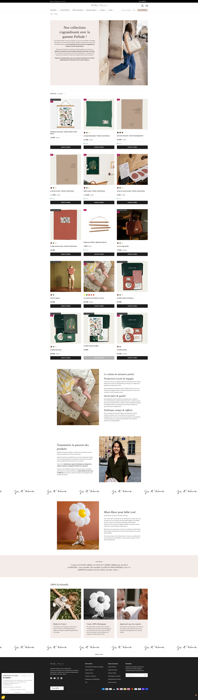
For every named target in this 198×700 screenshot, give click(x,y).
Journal (110, 10)
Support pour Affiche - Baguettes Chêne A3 (95, 242)
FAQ (134, 10)
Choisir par (53, 93)
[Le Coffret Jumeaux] (132, 328)
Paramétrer (18, 692)
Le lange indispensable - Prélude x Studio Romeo (97, 136)
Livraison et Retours (126, 10)
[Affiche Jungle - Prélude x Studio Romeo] (99, 169)
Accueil (51, 13)
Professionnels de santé (114, 679)
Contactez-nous (89, 673)
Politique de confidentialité (92, 679)
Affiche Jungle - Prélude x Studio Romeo (94, 191)
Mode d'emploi (112, 667)
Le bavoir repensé (55, 298)
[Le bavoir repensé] (65, 276)
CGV (86, 682)
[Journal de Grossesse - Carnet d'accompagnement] (132, 114)
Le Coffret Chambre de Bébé (91, 346)
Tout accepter (28, 692)
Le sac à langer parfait (123, 246)
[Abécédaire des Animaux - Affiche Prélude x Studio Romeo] (65, 114)
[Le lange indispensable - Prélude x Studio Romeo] (99, 114)
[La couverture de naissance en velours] (99, 276)
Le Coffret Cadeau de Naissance (125, 298)
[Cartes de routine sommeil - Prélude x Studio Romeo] (132, 169)
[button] (146, 5)
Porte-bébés (53, 10)
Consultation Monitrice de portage (94, 667)
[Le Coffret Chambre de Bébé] (99, 328)
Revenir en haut (99, 654)
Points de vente (112, 682)
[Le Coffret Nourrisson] (65, 328)
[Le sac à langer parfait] (132, 224)
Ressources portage (91, 10)
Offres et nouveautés (77, 10)
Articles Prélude (89, 670)
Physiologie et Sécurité (114, 676)
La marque (102, 10)
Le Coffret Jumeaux (122, 350)
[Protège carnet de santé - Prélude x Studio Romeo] (65, 224)
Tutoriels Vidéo (112, 673)
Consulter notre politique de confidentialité (12, 687)
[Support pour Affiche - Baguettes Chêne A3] (99, 224)
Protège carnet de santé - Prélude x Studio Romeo (63, 246)
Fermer (7, 692)
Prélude (56, 13)
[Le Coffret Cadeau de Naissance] (132, 276)
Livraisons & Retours (90, 676)
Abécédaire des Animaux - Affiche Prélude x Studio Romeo (63, 132)
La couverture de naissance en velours (94, 298)
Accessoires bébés (64, 10)
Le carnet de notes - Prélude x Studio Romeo (62, 191)
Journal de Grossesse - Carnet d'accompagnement (130, 135)
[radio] (85, 133)
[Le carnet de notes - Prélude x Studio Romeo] (65, 169)
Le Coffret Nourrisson (56, 350)
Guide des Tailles (112, 670)
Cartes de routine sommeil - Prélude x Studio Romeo (131, 191)
